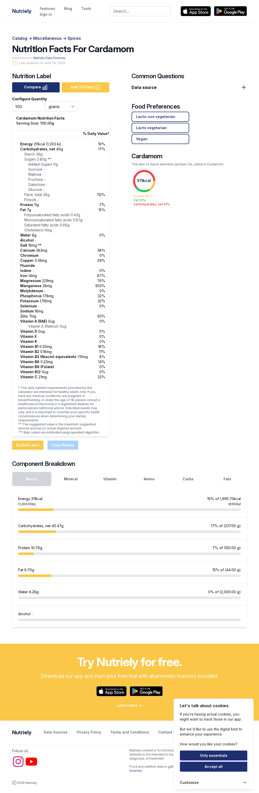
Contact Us (168, 732)
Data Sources (56, 732)
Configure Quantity (29, 99)
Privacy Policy (89, 732)
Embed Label (27, 445)
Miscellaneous (48, 38)
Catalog (20, 38)
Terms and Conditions (130, 732)
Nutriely (22, 732)
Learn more (129, 705)
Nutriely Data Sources (49, 58)
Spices (74, 38)
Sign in (46, 14)
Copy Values (63, 445)
